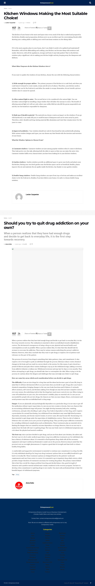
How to (47, 547)
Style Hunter (62, 550)
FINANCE (32, 569)
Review (62, 538)
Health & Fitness (47, 543)
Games (47, 538)
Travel (62, 557)
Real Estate (62, 533)
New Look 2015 (47, 562)
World (62, 569)
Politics (47, 572)
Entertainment (32, 560)
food (32, 572)
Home (5, 8)
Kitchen (47, 550)
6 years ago (21, 22)
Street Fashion (62, 547)
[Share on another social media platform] (49, 28)
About (71, 583)
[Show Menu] (5, 3)
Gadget (47, 533)
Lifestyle (47, 555)
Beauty (33, 538)
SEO (62, 540)
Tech (62, 552)
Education (33, 557)
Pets (47, 569)
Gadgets (47, 535)
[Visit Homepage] (47, 3)
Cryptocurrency (32, 550)
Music (47, 560)
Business (33, 540)
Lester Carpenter (10, 22)
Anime (33, 533)
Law (47, 552)
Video (62, 562)
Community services (32, 547)
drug (17, 474)
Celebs (33, 545)
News (47, 564)
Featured (32, 567)
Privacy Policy (78, 583)
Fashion (32, 564)
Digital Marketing (32, 552)
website (62, 567)
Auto (32, 535)
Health (10, 218)
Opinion (47, 567)
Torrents (62, 555)
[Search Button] (90, 3)
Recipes (62, 535)
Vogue (62, 564)
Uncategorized (62, 560)
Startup (62, 545)
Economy (33, 555)
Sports (62, 543)
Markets (47, 557)
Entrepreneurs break (32, 562)
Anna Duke (8, 244)
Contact (86, 583)
